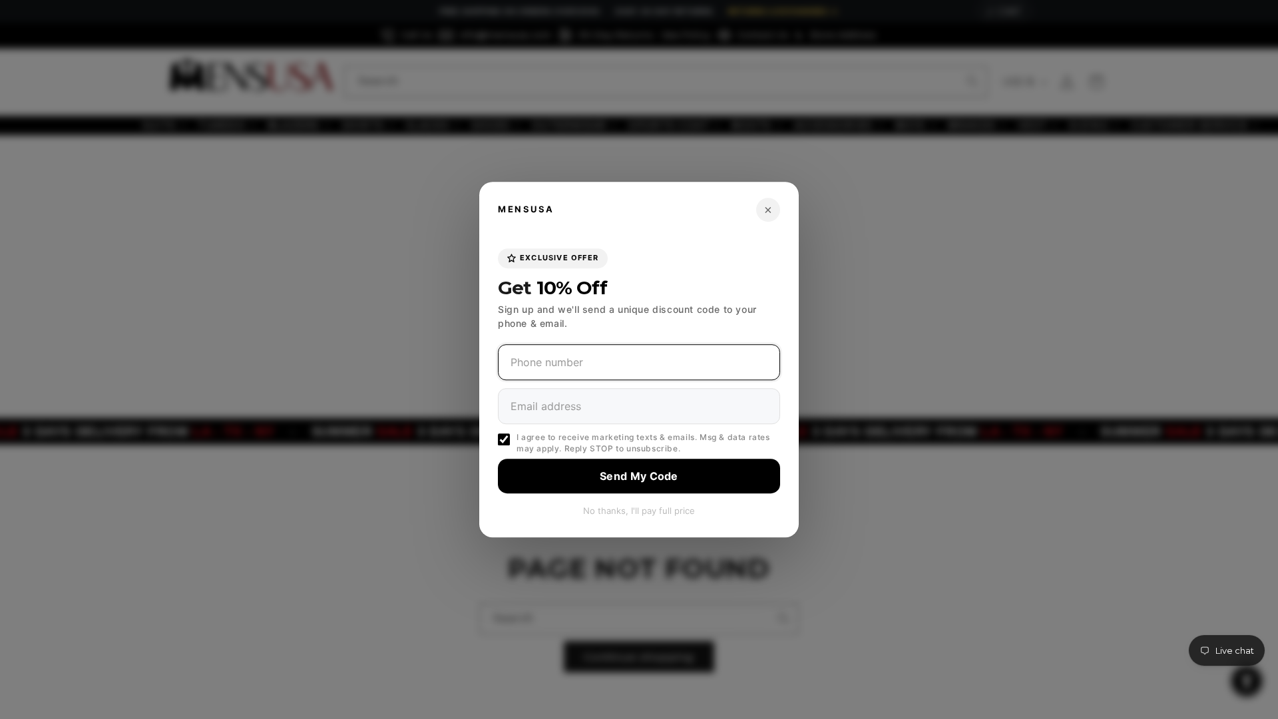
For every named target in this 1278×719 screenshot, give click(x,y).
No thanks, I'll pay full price (639, 510)
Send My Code (639, 476)
